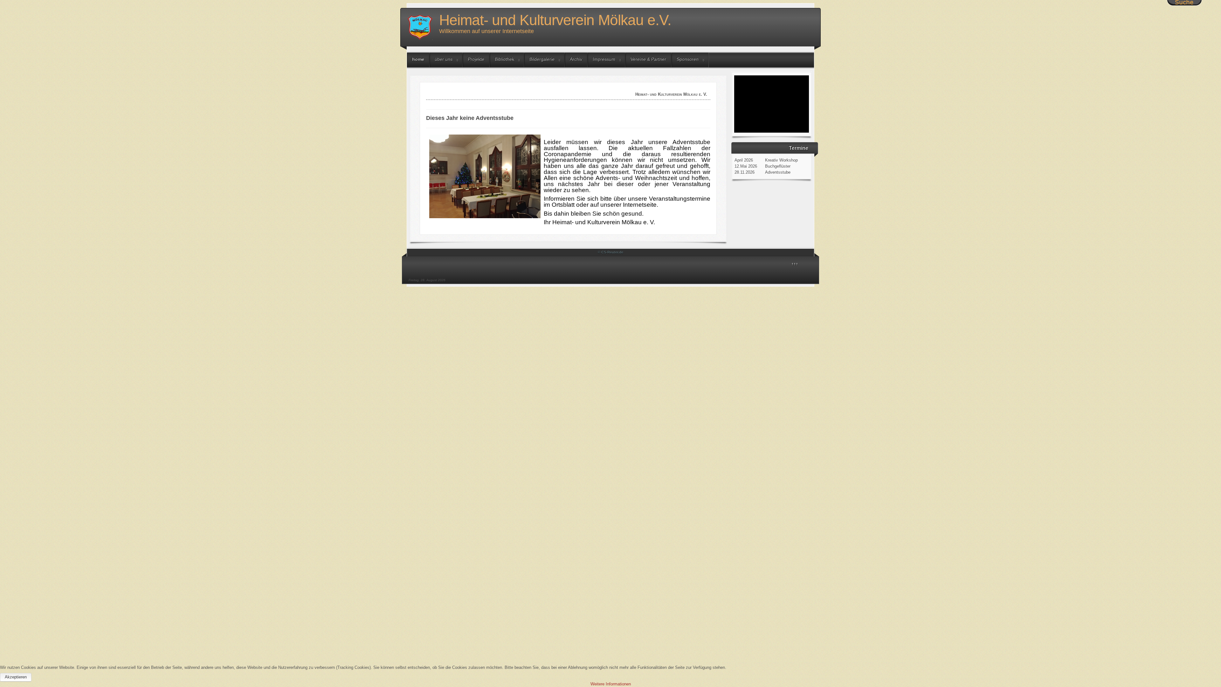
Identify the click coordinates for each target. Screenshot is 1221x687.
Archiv (576, 59)
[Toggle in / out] (1184, 3)
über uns (443, 59)
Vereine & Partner (648, 59)
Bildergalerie (542, 59)
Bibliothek (504, 59)
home (418, 59)
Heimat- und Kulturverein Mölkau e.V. (555, 20)
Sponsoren (688, 59)
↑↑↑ (794, 263)
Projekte (476, 59)
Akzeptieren (16, 677)
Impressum (604, 59)
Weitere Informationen (610, 684)
